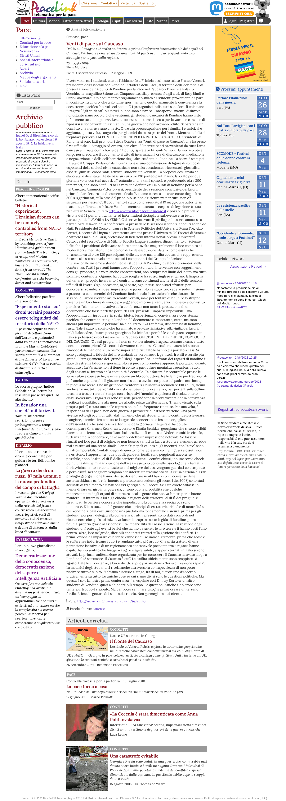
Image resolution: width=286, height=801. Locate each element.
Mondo (53, 21)
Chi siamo (89, 3)
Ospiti (116, 21)
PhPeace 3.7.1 (129, 798)
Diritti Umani (30, 55)
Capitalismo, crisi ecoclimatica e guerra (233, 179)
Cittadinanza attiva (77, 21)
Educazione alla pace (36, 47)
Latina (22, 380)
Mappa (162, 21)
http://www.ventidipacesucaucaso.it (137, 211)
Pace (26, 21)
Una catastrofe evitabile (134, 756)
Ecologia (102, 21)
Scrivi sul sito (30, 64)
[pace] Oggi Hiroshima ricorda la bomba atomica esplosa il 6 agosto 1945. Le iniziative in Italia (37, 139)
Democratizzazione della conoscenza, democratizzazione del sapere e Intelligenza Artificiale (38, 567)
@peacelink (224, 283)
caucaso (99, 609)
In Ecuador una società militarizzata (36, 407)
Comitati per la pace (35, 42)
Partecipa (127, 3)
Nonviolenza (29, 51)
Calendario (133, 21)
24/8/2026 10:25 (246, 357)
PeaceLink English (33, 189)
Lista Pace (30, 95)
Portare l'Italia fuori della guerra (231, 100)
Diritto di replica (213, 798)
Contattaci (109, 3)
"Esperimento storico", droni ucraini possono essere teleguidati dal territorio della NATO (38, 315)
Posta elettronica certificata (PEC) (246, 798)
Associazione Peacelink (248, 266)
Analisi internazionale (36, 60)
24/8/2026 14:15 (246, 283)
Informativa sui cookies (187, 798)
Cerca (174, 21)
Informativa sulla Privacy (156, 798)
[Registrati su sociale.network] (240, 15)
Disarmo (24, 445)
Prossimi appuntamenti (241, 89)
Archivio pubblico (29, 121)
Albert (24, 68)
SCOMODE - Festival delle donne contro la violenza (233, 157)
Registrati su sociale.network (243, 409)
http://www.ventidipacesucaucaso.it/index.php (111, 601)
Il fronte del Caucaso (131, 641)
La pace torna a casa (86, 686)
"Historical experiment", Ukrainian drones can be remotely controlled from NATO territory (38, 219)
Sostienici (146, 3)
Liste (149, 21)
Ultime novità (30, 38)
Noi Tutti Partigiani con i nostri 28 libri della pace (235, 128)
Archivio (26, 73)
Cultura (39, 21)
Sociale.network (32, 81)
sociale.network (230, 258)
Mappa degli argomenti (38, 77)
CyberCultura (29, 539)
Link (23, 86)
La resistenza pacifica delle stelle (233, 207)
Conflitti (25, 290)
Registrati (247, 21)
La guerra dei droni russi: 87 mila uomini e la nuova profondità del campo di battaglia (38, 479)
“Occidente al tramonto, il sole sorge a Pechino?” (235, 235)
